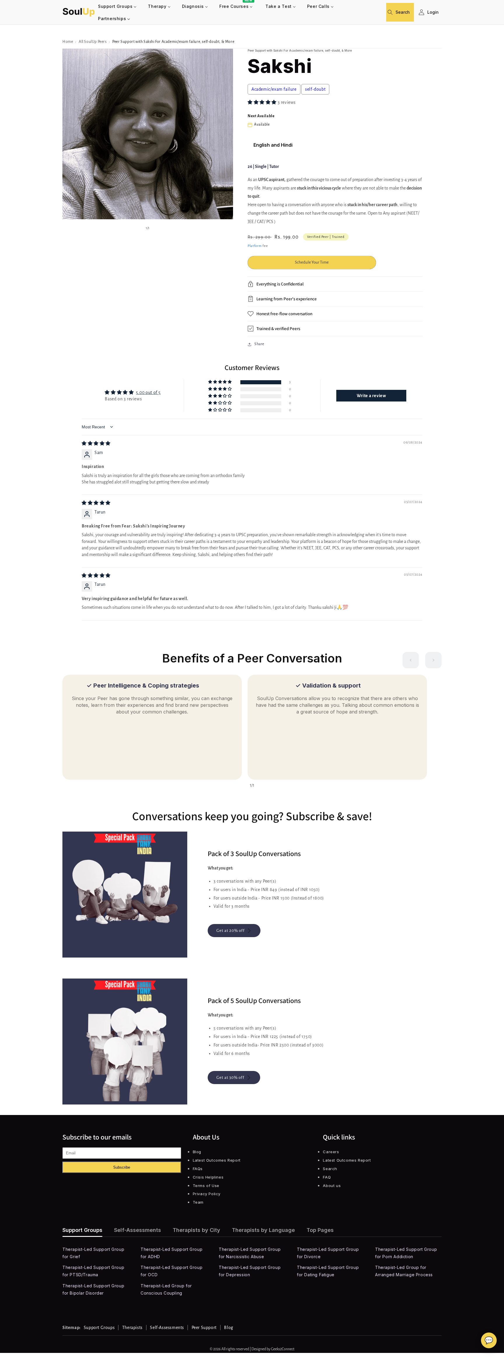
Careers (331, 1151)
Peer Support (204, 1327)
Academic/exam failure (274, 89)
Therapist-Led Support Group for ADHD (171, 1253)
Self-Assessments (137, 1230)
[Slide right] (433, 660)
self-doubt (315, 89)
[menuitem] (117, 6)
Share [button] (259, 344)
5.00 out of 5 (148, 392)
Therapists (132, 1327)
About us (332, 1185)
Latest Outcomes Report (217, 1160)
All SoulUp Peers (93, 42)
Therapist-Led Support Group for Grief (93, 1253)
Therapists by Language (263, 1230)
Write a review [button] (371, 395)
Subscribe (121, 1167)
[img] (96, 443)
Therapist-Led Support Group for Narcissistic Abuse (250, 1253)
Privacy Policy (206, 1193)
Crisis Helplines (208, 1177)
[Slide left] (410, 660)
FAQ (327, 1177)
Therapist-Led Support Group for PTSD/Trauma (93, 1271)
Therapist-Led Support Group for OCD (171, 1271)
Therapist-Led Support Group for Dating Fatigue (328, 1271)
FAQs (198, 1168)
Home (67, 42)
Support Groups (82, 1230)
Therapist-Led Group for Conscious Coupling (166, 1289)
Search (330, 1168)
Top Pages (320, 1230)
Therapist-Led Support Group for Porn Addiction (406, 1253)
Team (198, 1202)
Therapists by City (196, 1230)
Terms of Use (206, 1185)
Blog (197, 1151)
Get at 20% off (230, 930)
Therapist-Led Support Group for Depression (250, 1271)
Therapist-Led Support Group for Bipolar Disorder (93, 1289)
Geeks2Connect (282, 1349)
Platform (255, 246)
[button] (392, 12)
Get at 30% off (230, 1077)
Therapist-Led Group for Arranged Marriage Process (404, 1271)
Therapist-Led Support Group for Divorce (328, 1253)
